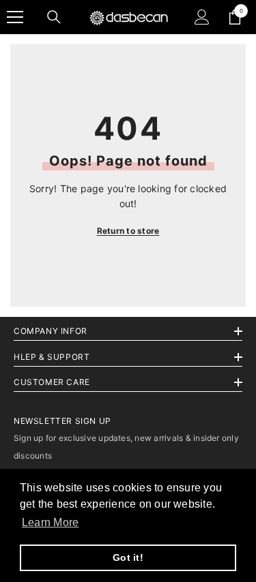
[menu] (15, 17)
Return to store (128, 231)
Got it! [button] (128, 557)
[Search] (54, 17)
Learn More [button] (50, 522)
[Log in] (202, 17)
